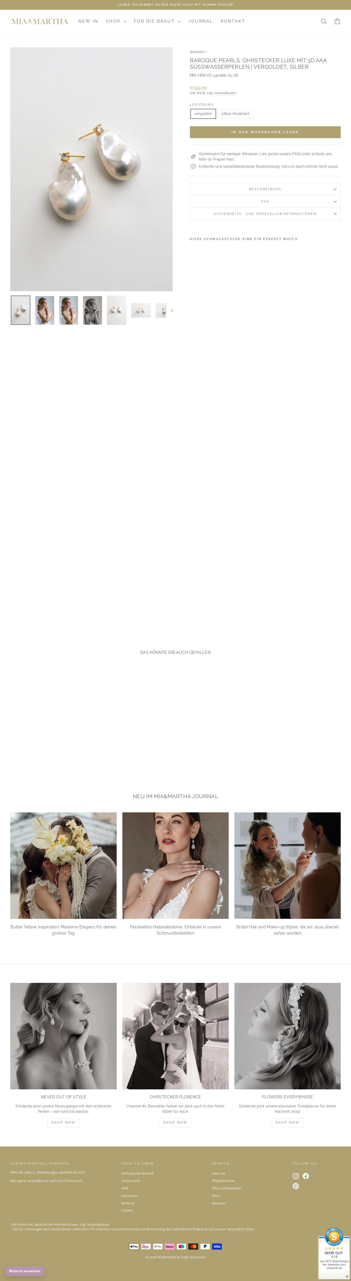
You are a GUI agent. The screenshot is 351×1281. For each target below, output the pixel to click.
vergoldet (203, 114)
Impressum (129, 1196)
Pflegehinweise (223, 1181)
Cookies (127, 1210)
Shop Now (63, 1122)
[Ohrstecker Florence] (175, 1036)
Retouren (219, 1203)
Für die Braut (155, 21)
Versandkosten (225, 93)
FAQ (265, 201)
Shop (114, 21)
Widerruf (128, 1203)
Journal (200, 21)
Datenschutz (131, 1181)
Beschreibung (265, 189)
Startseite (197, 52)
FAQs (216, 1196)
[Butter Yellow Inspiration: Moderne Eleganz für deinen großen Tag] (63, 865)
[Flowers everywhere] (287, 1036)
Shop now (175, 1122)
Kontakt (233, 21)
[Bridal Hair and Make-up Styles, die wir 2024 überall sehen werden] (287, 865)
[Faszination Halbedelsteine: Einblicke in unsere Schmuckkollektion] (175, 865)
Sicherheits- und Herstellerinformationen (265, 214)
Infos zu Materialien (227, 1188)
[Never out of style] (63, 1036)
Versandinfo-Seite (240, 1229)
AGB (124, 1188)
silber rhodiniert (235, 114)
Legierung (202, 104)
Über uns (219, 1173)
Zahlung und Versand (137, 1173)
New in (88, 21)
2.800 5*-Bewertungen (41, 1172)
